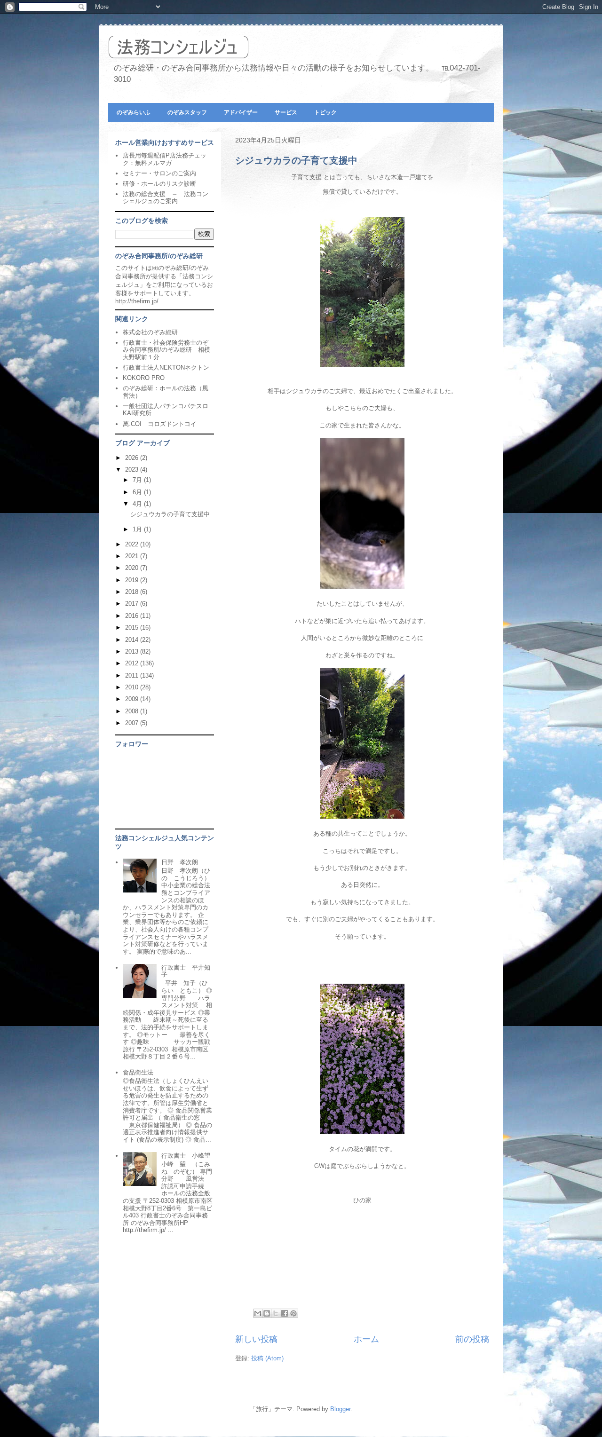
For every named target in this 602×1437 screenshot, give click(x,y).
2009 (132, 699)
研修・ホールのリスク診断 (159, 183)
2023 (132, 469)
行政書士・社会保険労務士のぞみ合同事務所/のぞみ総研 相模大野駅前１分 (166, 350)
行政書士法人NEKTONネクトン (166, 367)
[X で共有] (275, 1313)
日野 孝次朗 (179, 862)
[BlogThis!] (266, 1313)
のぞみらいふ (133, 112)
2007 (132, 722)
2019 (132, 580)
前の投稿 (472, 1339)
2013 (132, 651)
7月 (138, 479)
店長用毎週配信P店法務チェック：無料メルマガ (164, 159)
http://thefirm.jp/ (136, 301)
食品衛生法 (138, 1072)
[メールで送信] (257, 1313)
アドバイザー (241, 112)
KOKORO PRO (144, 377)
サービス (286, 112)
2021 (132, 556)
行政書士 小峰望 (185, 1155)
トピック (325, 112)
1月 (138, 529)
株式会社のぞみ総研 (150, 332)
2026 (132, 457)
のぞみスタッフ (187, 112)
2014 (132, 639)
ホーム (366, 1339)
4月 (138, 503)
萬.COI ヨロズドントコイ (160, 423)
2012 (132, 663)
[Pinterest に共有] (293, 1313)
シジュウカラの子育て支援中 (296, 160)
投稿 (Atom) (267, 1358)
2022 (132, 544)
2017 (132, 603)
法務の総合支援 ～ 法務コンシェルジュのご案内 (165, 197)
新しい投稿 (256, 1339)
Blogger (340, 1409)
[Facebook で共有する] (284, 1313)
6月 (138, 492)
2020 (132, 567)
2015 (132, 627)
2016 (132, 615)
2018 (132, 591)
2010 (132, 687)
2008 (132, 711)
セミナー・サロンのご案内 (159, 173)
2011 (132, 675)
